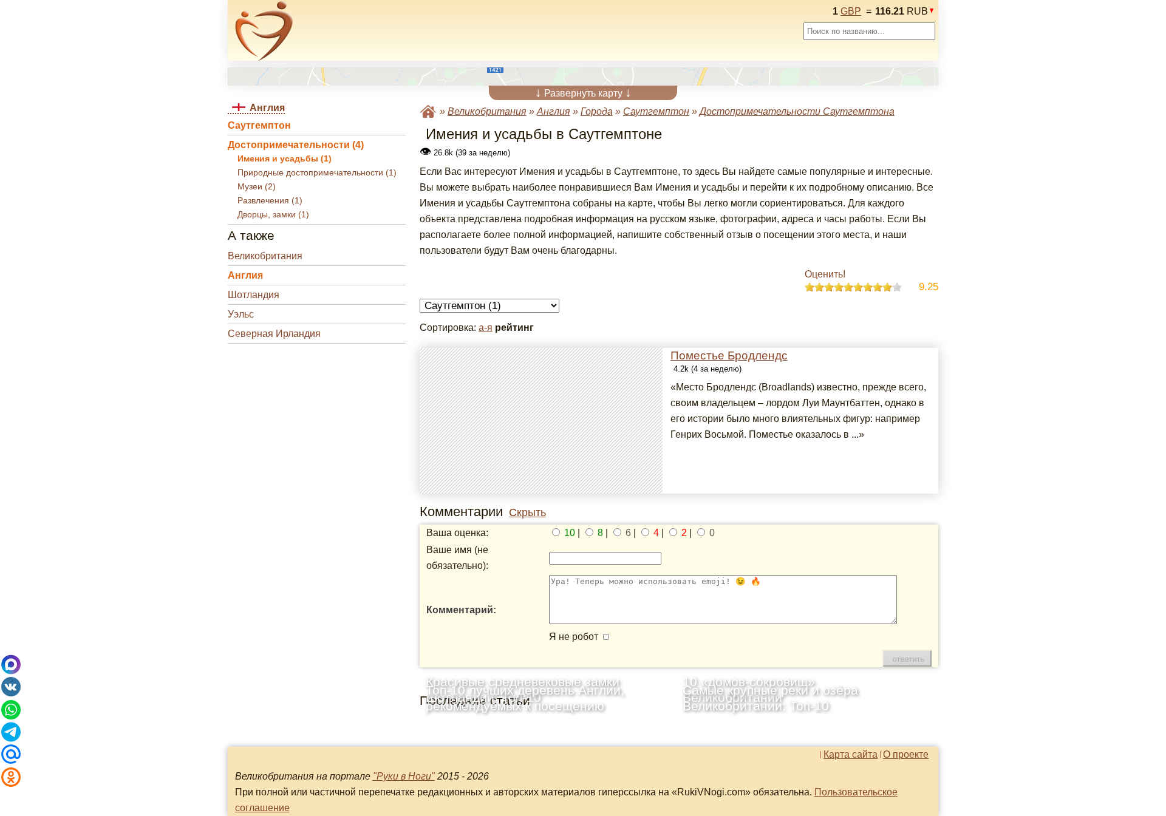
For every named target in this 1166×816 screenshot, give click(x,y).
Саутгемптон (259, 125)
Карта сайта (850, 754)
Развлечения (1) (269, 200)
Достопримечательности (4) (296, 144)
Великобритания (265, 255)
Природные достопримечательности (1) (317, 172)
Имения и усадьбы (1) (284, 158)
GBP (850, 11)
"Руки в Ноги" (404, 776)
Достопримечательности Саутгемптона (797, 111)
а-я (486, 327)
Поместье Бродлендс (729, 355)
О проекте (906, 754)
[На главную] (264, 31)
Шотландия (253, 294)
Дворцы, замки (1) (273, 214)
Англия (245, 275)
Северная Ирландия (274, 333)
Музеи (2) (256, 186)
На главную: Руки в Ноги (428, 111)
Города (597, 111)
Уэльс (241, 314)
